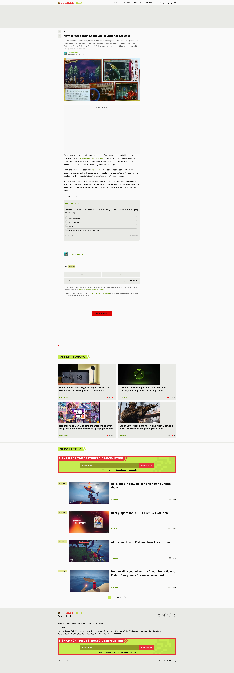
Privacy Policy (133, 470)
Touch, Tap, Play (88, 634)
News (129, 3)
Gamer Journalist (145, 631)
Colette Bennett (73, 53)
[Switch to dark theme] (171, 3)
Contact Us (76, 623)
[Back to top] (58, 345)
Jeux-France (97, 170)
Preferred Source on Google (100, 293)
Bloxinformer (108, 634)
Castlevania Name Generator (91, 158)
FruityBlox (98, 634)
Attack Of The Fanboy (95, 631)
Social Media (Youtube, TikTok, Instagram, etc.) (84, 230)
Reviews (138, 3)
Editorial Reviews (74, 218)
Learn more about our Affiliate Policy (91, 290)
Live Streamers (73, 222)
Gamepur (83, 631)
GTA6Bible (117, 634)
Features (148, 3)
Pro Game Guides (64, 631)
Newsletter (119, 3)
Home (66, 32)
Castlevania (72, 266)
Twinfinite (74, 631)
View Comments (101, 313)
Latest (158, 3)
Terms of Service (121, 470)
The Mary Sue (76, 634)
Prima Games (108, 631)
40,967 (119, 597)
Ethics (68, 623)
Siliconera (118, 631)
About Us (61, 623)
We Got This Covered (130, 631)
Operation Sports (64, 634)
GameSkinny (157, 631)
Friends (70, 226)
